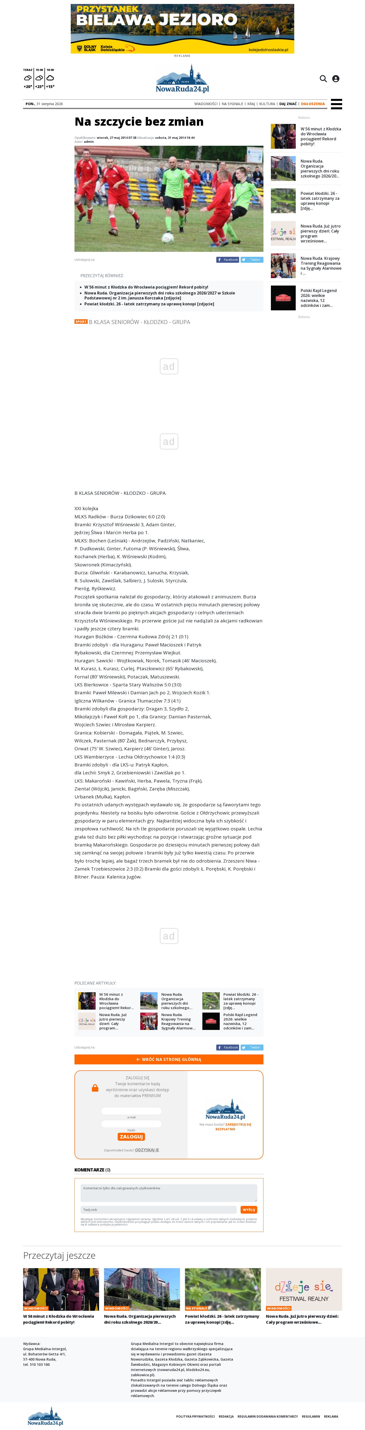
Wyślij (249, 1209)
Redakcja (226, 1416)
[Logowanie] (335, 78)
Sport (81, 321)
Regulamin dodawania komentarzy (268, 1416)
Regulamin (311, 1416)
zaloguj (131, 1136)
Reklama (331, 1416)
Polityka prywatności (195, 1416)
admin (89, 142)
